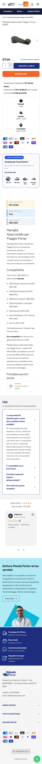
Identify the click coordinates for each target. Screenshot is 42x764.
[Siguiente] (24, 550)
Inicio (4, 17)
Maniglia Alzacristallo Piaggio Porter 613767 (20, 17)
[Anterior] (18, 550)
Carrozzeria (8, 11)
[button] (4, 4)
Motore (19, 11)
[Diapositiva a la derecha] (37, 40)
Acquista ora (21, 74)
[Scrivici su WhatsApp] (37, 759)
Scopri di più (9, 598)
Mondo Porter (23, 759)
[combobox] (22, 4)
